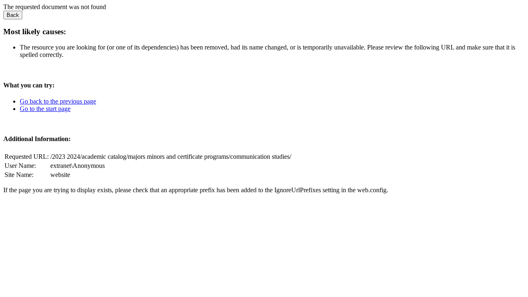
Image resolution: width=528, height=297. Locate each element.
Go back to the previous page (58, 101)
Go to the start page (45, 108)
